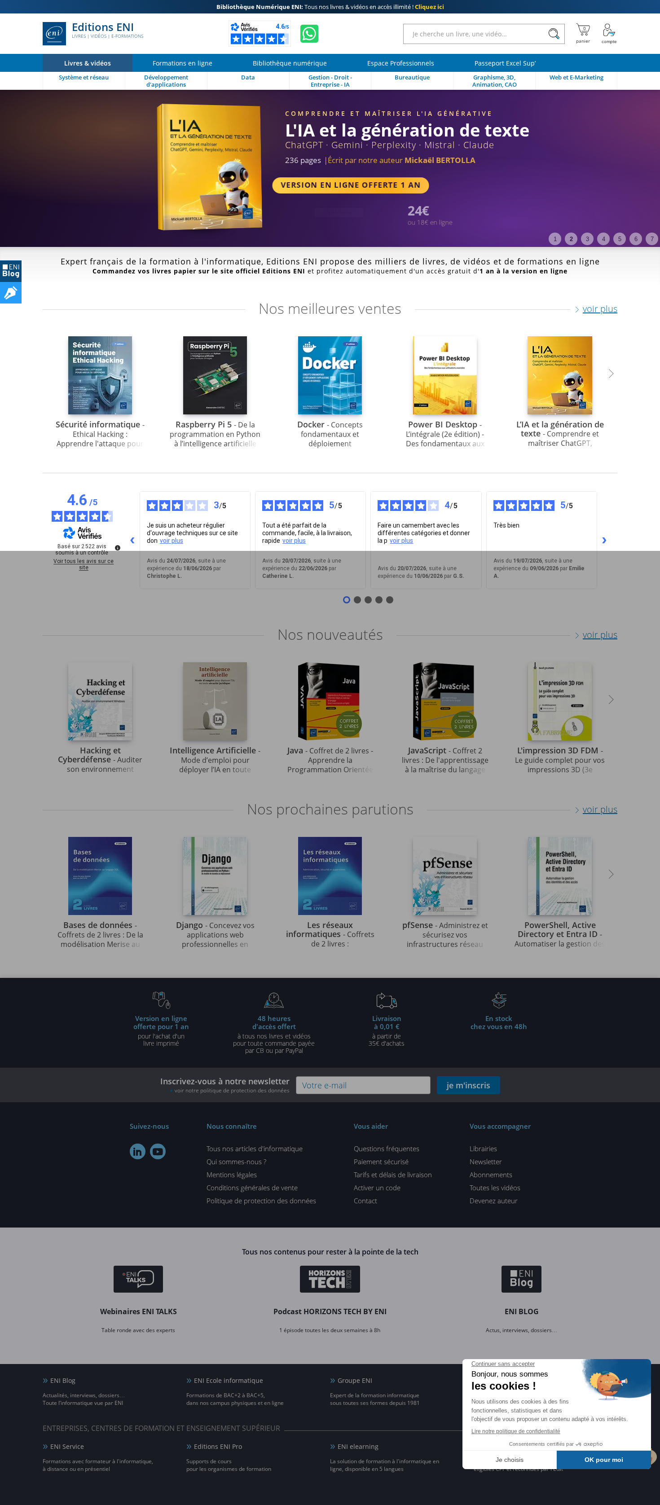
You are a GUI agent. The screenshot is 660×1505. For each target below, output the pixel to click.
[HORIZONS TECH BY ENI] (330, 1280)
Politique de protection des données (261, 1200)
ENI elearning (358, 1446)
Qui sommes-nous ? (236, 1161)
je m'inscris (468, 1085)
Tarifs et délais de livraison (393, 1174)
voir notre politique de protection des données (232, 1090)
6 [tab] (636, 239)
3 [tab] (587, 239)
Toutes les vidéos (495, 1187)
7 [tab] (652, 239)
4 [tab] (603, 239)
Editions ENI (107, 30)
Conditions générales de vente (252, 1187)
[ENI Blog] (521, 1280)
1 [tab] (555, 239)
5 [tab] (619, 239)
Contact (365, 1200)
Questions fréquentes (386, 1148)
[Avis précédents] (132, 540)
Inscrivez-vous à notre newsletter (225, 1085)
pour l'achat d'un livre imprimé (161, 1030)
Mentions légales (232, 1174)
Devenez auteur (494, 1200)
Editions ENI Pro (218, 1446)
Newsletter (486, 1161)
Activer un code (377, 1187)
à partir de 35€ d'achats (387, 1030)
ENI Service (67, 1446)
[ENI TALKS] (138, 1280)
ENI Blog (62, 1380)
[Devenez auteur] (11, 293)
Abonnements (491, 1174)
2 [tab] (571, 239)
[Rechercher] (554, 34)
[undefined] (117, 547)
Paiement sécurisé (381, 1161)
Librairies (483, 1148)
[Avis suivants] (604, 540)
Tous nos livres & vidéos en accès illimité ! (330, 7)
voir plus (600, 309)
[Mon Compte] (609, 33)
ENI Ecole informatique (228, 1380)
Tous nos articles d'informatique (255, 1148)
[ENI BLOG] (11, 271)
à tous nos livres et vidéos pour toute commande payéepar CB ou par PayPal (274, 1034)
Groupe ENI (355, 1380)
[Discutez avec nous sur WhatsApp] (309, 34)
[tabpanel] (330, 168)
